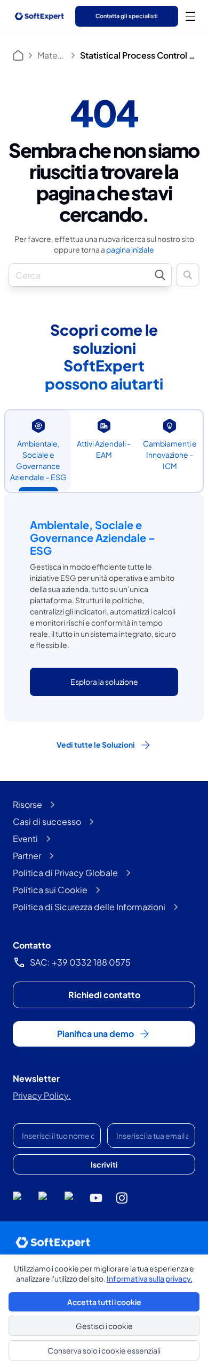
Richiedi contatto (104, 994)
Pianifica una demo (95, 1033)
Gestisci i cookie (104, 1326)
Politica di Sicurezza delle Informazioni (89, 906)
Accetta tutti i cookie (104, 1302)
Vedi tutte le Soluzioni (96, 744)
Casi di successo (47, 821)
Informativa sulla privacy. (150, 1278)
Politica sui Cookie (50, 889)
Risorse (27, 804)
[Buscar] (187, 275)
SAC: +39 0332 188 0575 (80, 962)
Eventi (25, 838)
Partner (27, 855)
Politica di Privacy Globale (65, 872)
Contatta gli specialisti (126, 15)
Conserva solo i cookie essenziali (104, 1350)
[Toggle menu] (190, 16)
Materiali (51, 55)
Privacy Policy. (42, 1095)
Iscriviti (104, 1164)
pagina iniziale (130, 249)
